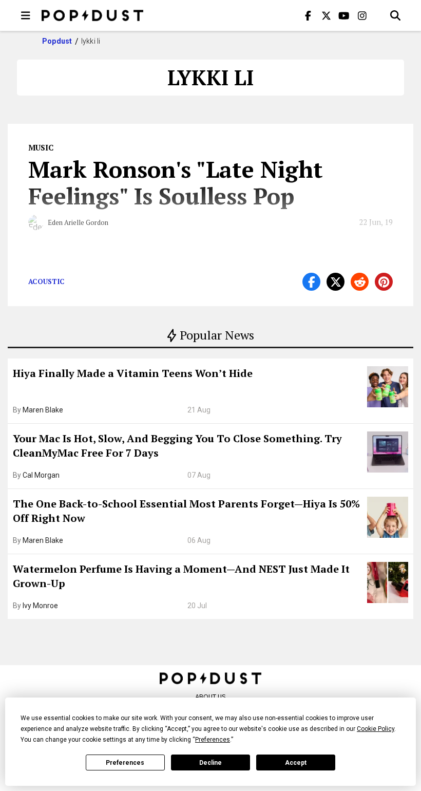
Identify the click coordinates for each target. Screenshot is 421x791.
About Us (210, 696)
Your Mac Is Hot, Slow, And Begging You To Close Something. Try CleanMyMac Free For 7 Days (177, 445)
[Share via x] (336, 282)
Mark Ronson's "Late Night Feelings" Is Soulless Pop (175, 182)
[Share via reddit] (360, 282)
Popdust (57, 41)
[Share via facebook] (311, 282)
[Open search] (395, 15)
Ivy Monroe (40, 605)
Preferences (125, 762)
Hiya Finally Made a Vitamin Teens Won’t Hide (133, 373)
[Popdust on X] (326, 15)
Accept (296, 762)
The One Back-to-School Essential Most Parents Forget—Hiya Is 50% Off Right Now (186, 511)
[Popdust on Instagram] (362, 15)
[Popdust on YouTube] (344, 15)
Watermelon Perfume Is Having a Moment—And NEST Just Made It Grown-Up (181, 576)
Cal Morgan (41, 475)
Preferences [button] (212, 739)
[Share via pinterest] (384, 282)
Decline (210, 762)
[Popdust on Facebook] (308, 15)
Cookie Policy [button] (375, 728)
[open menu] (25, 15)
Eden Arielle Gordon (78, 222)
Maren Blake (43, 410)
